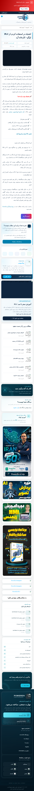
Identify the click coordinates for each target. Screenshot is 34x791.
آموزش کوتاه (21, 27)
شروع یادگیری (4, 12)
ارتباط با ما (26, 738)
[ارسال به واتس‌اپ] (29, 254)
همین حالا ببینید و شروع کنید (24, 133)
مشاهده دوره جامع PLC (18, 318)
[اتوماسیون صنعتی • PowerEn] (19, 17)
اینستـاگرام (26, 216)
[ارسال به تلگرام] (5, 254)
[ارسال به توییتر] (11, 254)
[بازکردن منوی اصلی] (31, 17)
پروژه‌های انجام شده (24, 734)
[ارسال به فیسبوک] (17, 254)
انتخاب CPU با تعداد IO (21, 624)
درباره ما (27, 742)
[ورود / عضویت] (6, 17)
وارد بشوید (16, 407)
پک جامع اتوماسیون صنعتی (16, 112)
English (27, 746)
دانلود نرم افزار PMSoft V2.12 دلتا (19, 630)
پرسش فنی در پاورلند (17, 241)
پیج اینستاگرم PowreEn (7, 206)
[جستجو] (3, 22)
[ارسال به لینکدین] (23, 254)
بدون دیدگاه (12, 46)
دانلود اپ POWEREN (24, 750)
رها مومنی (24, 46)
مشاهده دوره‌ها (24, 8)
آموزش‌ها (27, 27)
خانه (31, 27)
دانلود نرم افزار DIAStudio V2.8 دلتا (18, 611)
